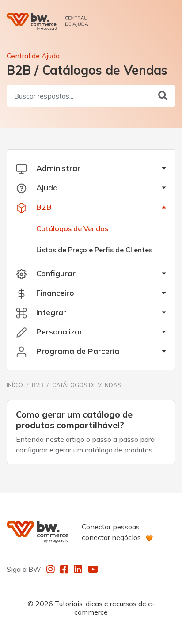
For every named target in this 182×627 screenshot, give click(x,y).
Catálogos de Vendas (72, 228)
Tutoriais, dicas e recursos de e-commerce (105, 607)
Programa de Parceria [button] (76, 351)
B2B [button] (43, 207)
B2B (37, 384)
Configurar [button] (55, 273)
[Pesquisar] (163, 95)
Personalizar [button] (58, 332)
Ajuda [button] (46, 187)
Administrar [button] (57, 168)
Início (15, 384)
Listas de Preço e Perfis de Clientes (94, 249)
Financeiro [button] (54, 293)
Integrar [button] (50, 312)
